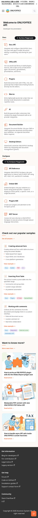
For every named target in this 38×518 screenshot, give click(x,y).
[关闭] (36, 4)
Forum (4, 477)
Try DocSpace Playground (15, 162)
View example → (9, 264)
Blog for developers (9, 455)
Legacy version (7, 465)
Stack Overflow (7, 498)
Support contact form (10, 486)
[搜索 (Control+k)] (34, 11)
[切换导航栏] (3, 10)
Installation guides (9, 483)
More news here (7, 348)
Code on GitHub (8, 480)
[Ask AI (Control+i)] (33, 513)
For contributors (8, 459)
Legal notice (6, 462)
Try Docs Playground (26, 38)
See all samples (7, 239)
